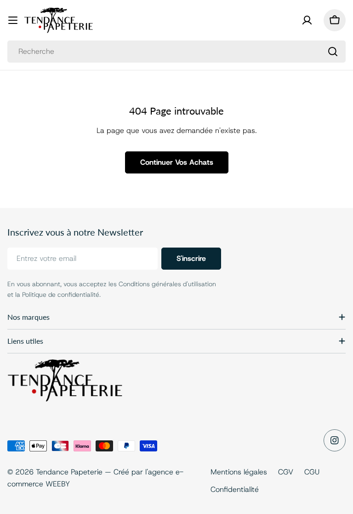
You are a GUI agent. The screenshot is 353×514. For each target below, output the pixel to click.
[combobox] (176, 51)
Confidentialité (235, 489)
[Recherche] (332, 51)
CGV (285, 472)
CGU (311, 472)
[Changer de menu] (12, 20)
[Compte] (307, 20)
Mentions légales (239, 472)
